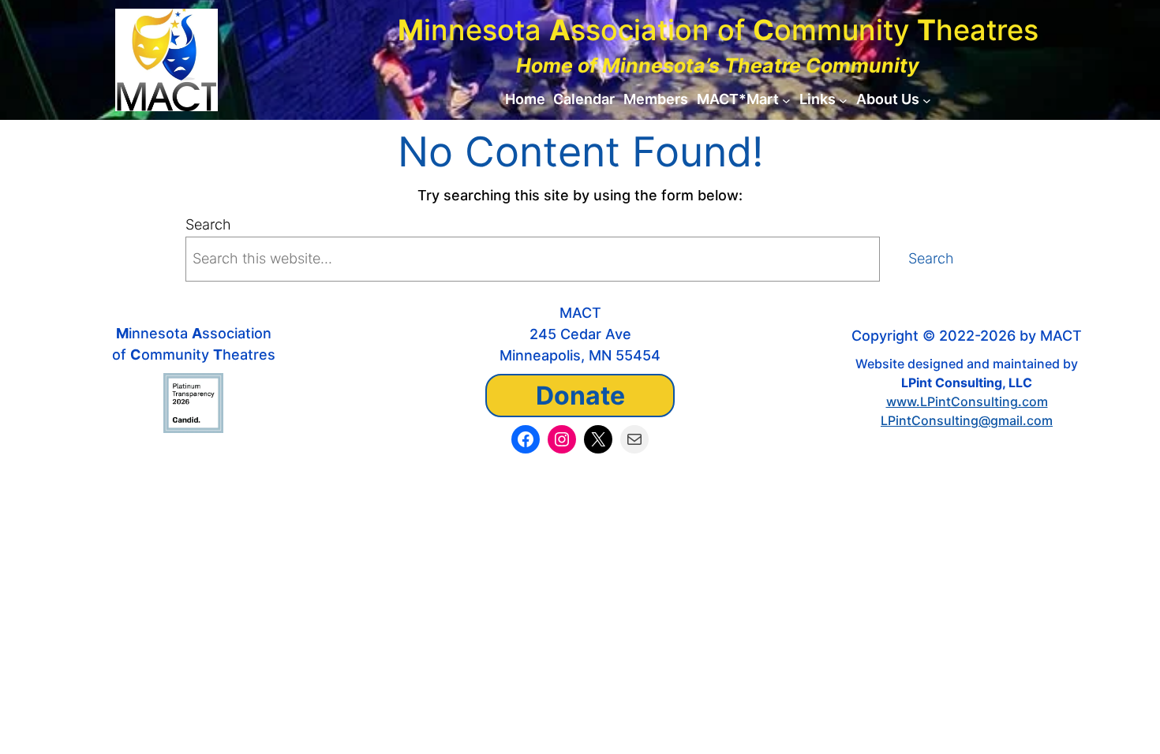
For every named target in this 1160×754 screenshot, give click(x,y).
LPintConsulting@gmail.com (967, 420)
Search (208, 224)
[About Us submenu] (926, 99)
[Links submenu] (843, 99)
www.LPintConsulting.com (967, 401)
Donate (580, 395)
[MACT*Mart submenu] (786, 99)
